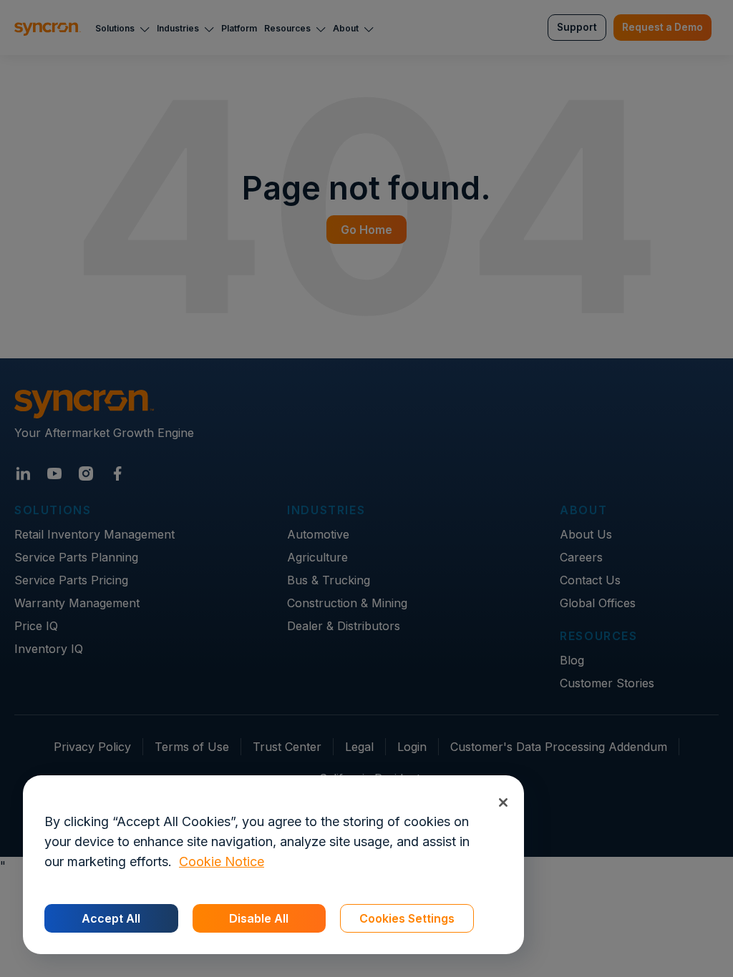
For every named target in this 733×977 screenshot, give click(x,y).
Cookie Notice (221, 861)
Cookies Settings (407, 918)
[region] (273, 864)
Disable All (258, 918)
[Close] (502, 802)
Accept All (111, 918)
